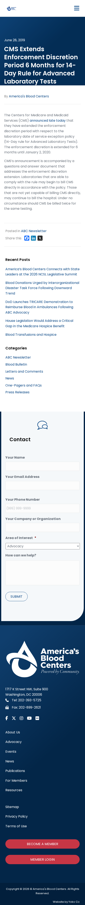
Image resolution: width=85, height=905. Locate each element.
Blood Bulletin (16, 364)
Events (10, 751)
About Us (12, 732)
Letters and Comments (24, 371)
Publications (15, 770)
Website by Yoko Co (66, 902)
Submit (16, 596)
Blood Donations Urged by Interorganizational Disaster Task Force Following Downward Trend (42, 288)
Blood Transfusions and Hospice (31, 334)
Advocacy (13, 741)
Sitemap (12, 806)
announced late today (48, 120)
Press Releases (17, 392)
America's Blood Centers (29, 96)
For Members (16, 780)
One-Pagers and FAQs (23, 385)
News (9, 378)
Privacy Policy (16, 816)
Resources (13, 790)
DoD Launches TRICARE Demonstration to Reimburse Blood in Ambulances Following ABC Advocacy (39, 307)
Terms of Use (16, 826)
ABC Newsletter (34, 231)
